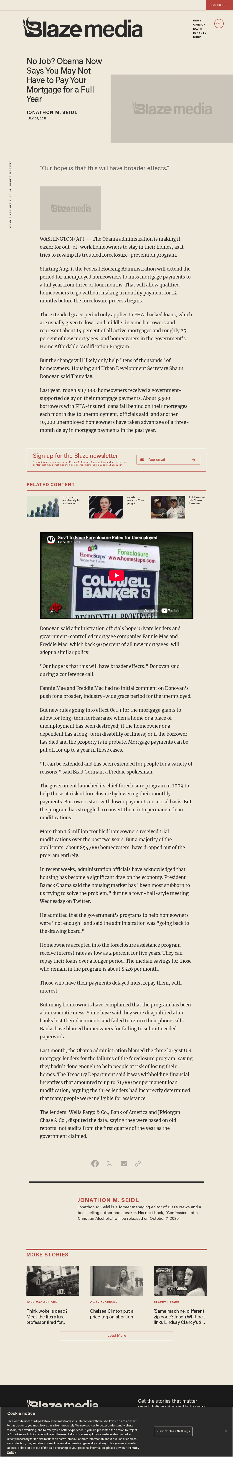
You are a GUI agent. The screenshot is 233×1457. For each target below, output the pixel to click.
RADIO (197, 29)
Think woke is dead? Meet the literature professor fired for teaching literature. (47, 1317)
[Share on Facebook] (95, 1163)
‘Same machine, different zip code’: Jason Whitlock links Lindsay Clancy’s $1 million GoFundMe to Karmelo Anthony (179, 1317)
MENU (219, 24)
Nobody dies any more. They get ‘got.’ (135, 500)
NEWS (197, 20)
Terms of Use (98, 462)
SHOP (197, 37)
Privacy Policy (77, 462)
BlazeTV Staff (166, 1302)
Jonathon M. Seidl (51, 113)
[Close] (226, 1431)
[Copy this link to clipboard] (138, 1163)
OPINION (199, 24)
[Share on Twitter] (109, 1163)
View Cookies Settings (173, 1431)
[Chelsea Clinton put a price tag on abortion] (116, 1280)
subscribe (219, 5)
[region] (116, 1432)
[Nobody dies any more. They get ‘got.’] (106, 506)
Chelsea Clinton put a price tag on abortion (112, 1314)
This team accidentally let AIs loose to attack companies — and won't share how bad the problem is (71, 500)
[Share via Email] (123, 1163)
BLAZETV (200, 33)
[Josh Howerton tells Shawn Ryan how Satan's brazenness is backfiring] (168, 506)
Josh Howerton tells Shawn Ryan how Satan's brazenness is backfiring (197, 500)
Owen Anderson (103, 1302)
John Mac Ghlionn (41, 1302)
